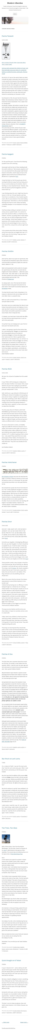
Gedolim (15, 451)
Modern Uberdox (15, 3)
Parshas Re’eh (7, 369)
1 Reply (3, 762)
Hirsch (14, 142)
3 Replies (4, 158)
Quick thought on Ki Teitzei (11, 960)
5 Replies (4, 831)
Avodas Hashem (17, 510)
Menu (15, 14)
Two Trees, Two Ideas (9, 828)
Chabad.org (10, 279)
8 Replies (4, 255)
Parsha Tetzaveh (7, 36)
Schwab (3, 512)
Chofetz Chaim (16, 947)
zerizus (14, 568)
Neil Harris (19, 144)
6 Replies (4, 964)
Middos (15, 240)
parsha (18, 142)
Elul (22, 1010)
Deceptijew (5, 288)
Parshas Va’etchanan (9, 462)
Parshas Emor (7, 522)
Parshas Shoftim (8, 251)
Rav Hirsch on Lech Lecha (11, 759)
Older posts (5, 1022)
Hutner (14, 357)
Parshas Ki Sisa (7, 654)
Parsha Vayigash (7, 154)
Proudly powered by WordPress (8, 1028)
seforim (3, 144)
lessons (18, 357)
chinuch (15, 642)
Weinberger (15, 949)
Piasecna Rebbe (23, 142)
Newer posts (24, 1022)
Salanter (22, 240)
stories (10, 949)
